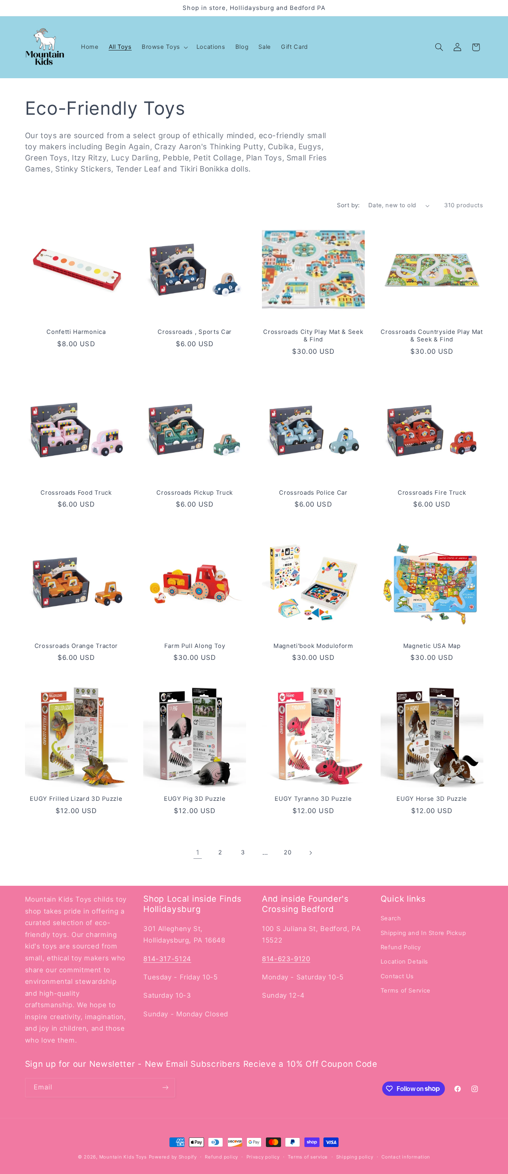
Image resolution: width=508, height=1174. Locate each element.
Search (391, 918)
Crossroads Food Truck (76, 492)
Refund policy (221, 1157)
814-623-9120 (286, 959)
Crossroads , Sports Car (195, 331)
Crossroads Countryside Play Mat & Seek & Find (432, 335)
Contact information (405, 1157)
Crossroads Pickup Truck (194, 492)
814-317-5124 (167, 959)
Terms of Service (406, 990)
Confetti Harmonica (76, 331)
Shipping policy (354, 1157)
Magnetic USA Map (432, 646)
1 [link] (198, 852)
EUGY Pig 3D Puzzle (194, 798)
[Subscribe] (165, 1087)
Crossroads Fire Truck (432, 492)
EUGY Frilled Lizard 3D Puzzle (76, 798)
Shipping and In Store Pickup (423, 933)
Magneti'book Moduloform (313, 646)
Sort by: (348, 205)
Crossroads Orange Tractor (76, 646)
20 (287, 852)
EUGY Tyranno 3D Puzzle (313, 798)
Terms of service (308, 1157)
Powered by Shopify (173, 1157)
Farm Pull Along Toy (194, 646)
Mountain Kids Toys (123, 1157)
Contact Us (397, 976)
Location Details (404, 961)
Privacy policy (263, 1157)
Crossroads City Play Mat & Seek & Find (313, 335)
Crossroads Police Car (313, 492)
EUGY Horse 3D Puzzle (431, 798)
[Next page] (310, 853)
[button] (164, 47)
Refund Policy (401, 947)
